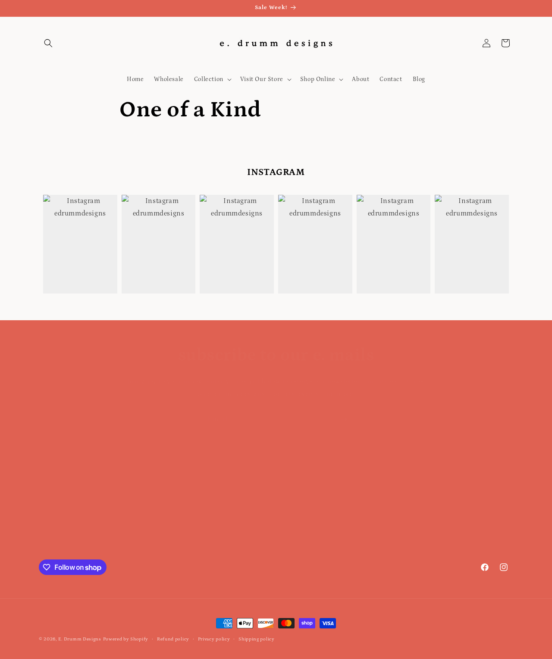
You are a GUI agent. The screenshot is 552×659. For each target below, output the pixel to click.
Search (49, 463)
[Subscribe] (343, 419)
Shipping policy (256, 639)
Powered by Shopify (126, 639)
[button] (48, 43)
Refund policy (173, 639)
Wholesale (53, 523)
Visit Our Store (60, 508)
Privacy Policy (59, 554)
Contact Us (54, 478)
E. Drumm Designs (79, 639)
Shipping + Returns (66, 493)
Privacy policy (214, 639)
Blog (45, 539)
